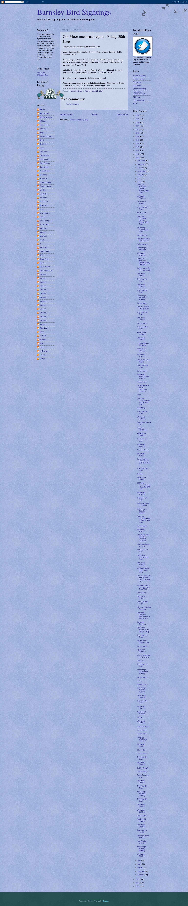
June (140, 182)
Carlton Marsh (142, 303)
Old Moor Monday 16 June (143, 545)
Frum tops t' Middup (141, 203)
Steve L (42, 263)
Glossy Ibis (141, 750)
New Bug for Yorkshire (141, 842)
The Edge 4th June (142, 800)
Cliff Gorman (44, 159)
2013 (138, 879)
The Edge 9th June (142, 702)
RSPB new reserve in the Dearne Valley (143, 630)
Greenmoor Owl (45, 186)
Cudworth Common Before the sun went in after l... (144, 616)
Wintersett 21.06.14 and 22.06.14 (143, 376)
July (139, 178)
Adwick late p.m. (143, 450)
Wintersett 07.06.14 (141, 745)
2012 (138, 883)
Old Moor (136, 97)
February (141, 871)
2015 (138, 154)
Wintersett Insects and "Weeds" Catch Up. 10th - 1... (144, 579)
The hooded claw (46, 270)
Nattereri (43, 232)
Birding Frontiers (139, 79)
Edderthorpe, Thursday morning (142, 298)
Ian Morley (43, 194)
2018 (138, 143)
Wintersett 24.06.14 (141, 339)
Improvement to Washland (143, 344)
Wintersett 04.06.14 (141, 806)
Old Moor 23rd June (142, 366)
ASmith (42, 110)
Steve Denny (44, 259)
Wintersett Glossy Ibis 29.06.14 (143, 240)
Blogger (105, 901)
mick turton (44, 351)
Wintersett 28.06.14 (141, 254)
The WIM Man (45, 267)
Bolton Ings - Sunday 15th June (142, 557)
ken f (41, 347)
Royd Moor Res (139, 100)
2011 (138, 886)
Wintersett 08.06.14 (141, 722)
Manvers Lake (142, 684)
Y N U (135, 104)
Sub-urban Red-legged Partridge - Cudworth (143, 388)
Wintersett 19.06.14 (141, 445)
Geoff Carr (43, 178)
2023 (138, 126)
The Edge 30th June (142, 208)
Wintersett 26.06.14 (141, 286)
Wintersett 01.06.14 (141, 855)
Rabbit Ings (141, 408)
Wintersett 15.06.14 (141, 564)
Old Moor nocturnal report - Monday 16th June (144, 519)
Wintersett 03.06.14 (141, 811)
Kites (139, 395)
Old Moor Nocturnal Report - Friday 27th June (143, 262)
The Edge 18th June (142, 469)
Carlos (42, 148)
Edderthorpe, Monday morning (142, 849)
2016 (138, 151)
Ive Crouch (44, 201)
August (140, 175)
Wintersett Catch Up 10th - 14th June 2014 (143, 587)
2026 (138, 115)
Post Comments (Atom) (79, 120)
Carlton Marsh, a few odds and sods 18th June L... (143, 462)
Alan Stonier (44, 113)
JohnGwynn (44, 205)
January (141, 875)
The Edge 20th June (142, 412)
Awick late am (142, 244)
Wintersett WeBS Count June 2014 (143, 570)
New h (42, 240)
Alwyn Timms (45, 125)
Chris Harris (44, 152)
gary (41, 343)
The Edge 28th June (142, 280)
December (142, 161)
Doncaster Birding (139, 89)
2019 (138, 140)
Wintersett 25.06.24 (141, 319)
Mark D (42, 217)
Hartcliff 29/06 (142, 235)
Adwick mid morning (141, 434)
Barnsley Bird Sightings (74, 12)
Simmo (42, 255)
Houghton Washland (141, 429)
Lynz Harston (44, 213)
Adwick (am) (141, 213)
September (142, 171)
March (140, 868)
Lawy (41, 209)
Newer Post (66, 114)
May (139, 861)
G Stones (43, 175)
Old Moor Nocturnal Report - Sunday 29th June (142, 220)
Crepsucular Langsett (141, 696)
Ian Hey (42, 190)
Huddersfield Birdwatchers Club (139, 93)
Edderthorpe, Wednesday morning (142, 672)
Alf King (43, 121)
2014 (138, 158)
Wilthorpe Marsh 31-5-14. (143, 837)
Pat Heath (43, 247)
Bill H (42, 140)
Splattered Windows (141, 651)
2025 (138, 119)
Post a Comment (72, 104)
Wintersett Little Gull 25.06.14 (143, 308)
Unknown (43, 274)
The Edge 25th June (142, 313)
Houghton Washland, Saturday (142, 739)
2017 (138, 147)
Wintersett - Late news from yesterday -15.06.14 (143, 538)
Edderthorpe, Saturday (142, 249)
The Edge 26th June (142, 291)
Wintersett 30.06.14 (141, 197)
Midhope (140, 474)
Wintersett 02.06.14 (141, 826)
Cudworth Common (141, 623)
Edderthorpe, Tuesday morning (142, 511)
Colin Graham (45, 163)
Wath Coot (43, 328)
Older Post (122, 114)
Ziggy (42, 332)
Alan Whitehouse (46, 117)
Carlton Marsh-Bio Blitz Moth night (144, 269)
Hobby (139, 717)
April (139, 864)
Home (94, 114)
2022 (138, 129)
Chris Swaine (44, 155)
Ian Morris (43, 198)
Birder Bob (43, 144)
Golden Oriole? (142, 768)
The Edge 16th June (142, 551)
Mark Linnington (45, 221)
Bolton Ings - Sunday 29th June (142, 230)
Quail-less (141, 661)
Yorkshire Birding (139, 76)
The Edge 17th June (142, 499)
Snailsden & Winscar (141, 350)
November (142, 164)
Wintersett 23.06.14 (141, 355)
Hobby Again (141, 382)
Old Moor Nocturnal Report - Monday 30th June (143, 189)
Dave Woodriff (45, 171)
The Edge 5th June (142, 787)
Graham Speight (46, 182)
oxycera (43, 355)
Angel (42, 132)
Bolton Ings (137, 85)
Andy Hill (43, 129)
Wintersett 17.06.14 (141, 493)
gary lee (43, 339)
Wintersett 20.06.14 (141, 418)
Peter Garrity (44, 251)
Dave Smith (44, 167)
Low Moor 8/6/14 (143, 726)
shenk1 (42, 359)
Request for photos (141, 597)
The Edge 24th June (142, 328)
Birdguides (137, 82)
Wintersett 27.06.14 (141, 275)
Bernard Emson (45, 136)
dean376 (43, 336)
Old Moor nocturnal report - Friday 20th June (144, 401)
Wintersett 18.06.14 (141, 454)
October (141, 168)
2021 (138, 133)
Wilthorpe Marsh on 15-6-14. (143, 504)
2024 (138, 122)
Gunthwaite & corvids (142, 831)
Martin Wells (44, 224)
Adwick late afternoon (141, 333)
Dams (139, 681)
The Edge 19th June (142, 440)
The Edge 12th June (142, 636)
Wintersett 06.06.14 (141, 763)
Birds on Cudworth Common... (144, 608)
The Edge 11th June (142, 665)
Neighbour (43, 236)
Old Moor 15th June (142, 603)
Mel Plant (43, 228)
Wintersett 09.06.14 (141, 707)
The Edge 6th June (142, 758)
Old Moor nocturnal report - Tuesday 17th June (144, 486)
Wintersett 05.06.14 (141, 781)
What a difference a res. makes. (143, 656)
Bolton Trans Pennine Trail (143, 642)
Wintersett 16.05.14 (141, 530)
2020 (138, 136)
